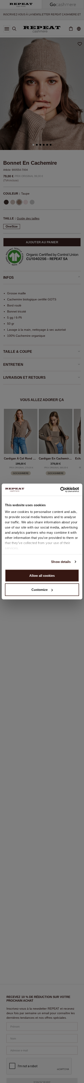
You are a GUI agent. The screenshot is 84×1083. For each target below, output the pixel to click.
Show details (61, 562)
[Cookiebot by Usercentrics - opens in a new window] (60, 490)
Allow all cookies (42, 575)
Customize (39, 589)
